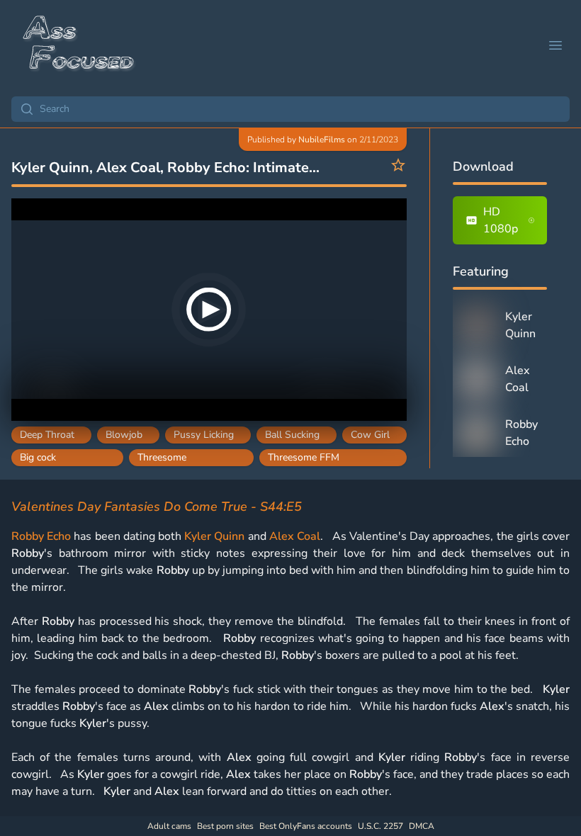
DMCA (421, 826)
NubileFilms (321, 139)
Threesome (161, 457)
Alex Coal (294, 536)
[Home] (79, 45)
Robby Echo (41, 536)
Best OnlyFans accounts (305, 826)
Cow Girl (370, 434)
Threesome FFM (303, 457)
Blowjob (124, 434)
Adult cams (169, 826)
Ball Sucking (292, 434)
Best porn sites (225, 826)
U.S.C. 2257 (380, 826)
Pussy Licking (204, 434)
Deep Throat (47, 434)
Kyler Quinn (214, 536)
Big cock (38, 457)
